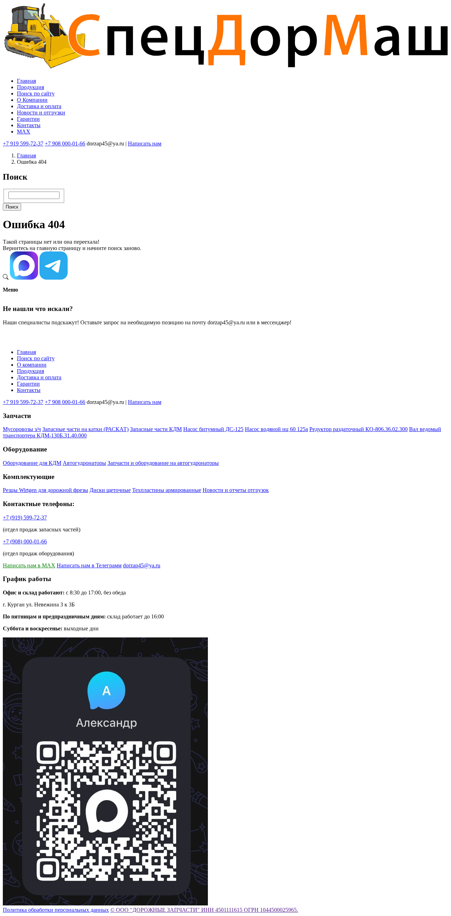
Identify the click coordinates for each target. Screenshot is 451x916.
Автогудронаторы (84, 463)
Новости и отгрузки (41, 113)
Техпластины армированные (166, 490)
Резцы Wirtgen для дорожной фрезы (45, 490)
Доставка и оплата (39, 106)
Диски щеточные (110, 490)
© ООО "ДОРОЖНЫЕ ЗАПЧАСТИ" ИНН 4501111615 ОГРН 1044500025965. (204, 910)
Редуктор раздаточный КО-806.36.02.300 (358, 429)
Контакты (29, 125)
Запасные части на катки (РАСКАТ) (85, 429)
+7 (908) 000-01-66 (25, 541)
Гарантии (28, 119)
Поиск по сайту (36, 93)
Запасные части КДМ (156, 429)
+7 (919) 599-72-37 (25, 518)
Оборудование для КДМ (32, 463)
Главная (26, 81)
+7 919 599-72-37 (23, 144)
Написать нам (144, 144)
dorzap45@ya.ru (141, 565)
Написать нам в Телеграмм (89, 565)
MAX (23, 132)
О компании (32, 365)
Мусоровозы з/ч (22, 429)
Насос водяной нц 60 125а (276, 429)
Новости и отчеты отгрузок (236, 490)
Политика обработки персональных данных (56, 910)
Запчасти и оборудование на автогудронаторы (163, 463)
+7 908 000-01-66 (65, 144)
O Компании (32, 100)
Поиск (12, 207)
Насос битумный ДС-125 (213, 429)
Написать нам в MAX (29, 565)
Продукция (30, 87)
